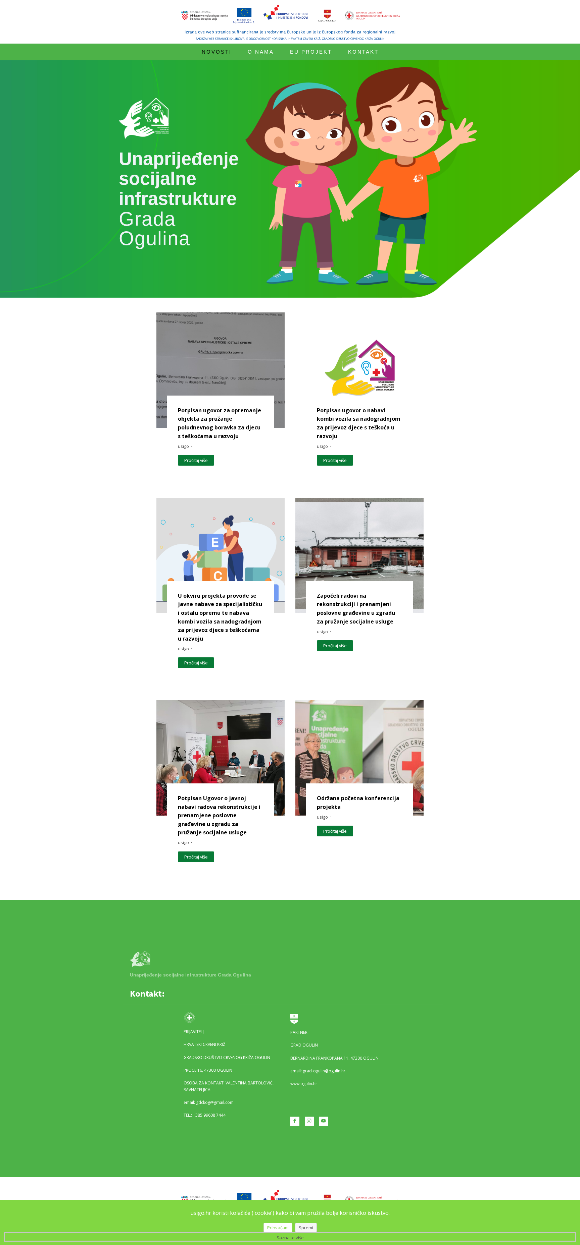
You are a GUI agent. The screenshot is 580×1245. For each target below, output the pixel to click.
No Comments (207, 446)
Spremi (306, 1228)
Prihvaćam (278, 1228)
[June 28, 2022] (220, 370)
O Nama (261, 52)
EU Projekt (311, 52)
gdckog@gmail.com (215, 1102)
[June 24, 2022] (359, 370)
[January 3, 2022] (220, 758)
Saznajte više (290, 1238)
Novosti (217, 52)
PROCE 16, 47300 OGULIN (208, 1070)
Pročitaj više (196, 460)
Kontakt (363, 52)
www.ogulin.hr (303, 1083)
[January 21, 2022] (359, 555)
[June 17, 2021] (359, 758)
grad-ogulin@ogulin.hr (324, 1071)
